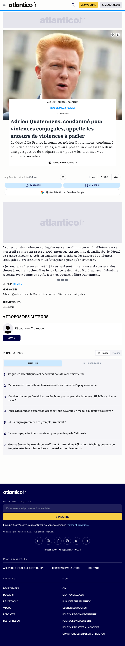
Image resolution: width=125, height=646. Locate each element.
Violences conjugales (71, 294)
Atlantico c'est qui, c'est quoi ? (23, 568)
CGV (64, 588)
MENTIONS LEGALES (73, 594)
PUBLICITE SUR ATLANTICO (76, 601)
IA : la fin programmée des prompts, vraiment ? (37, 422)
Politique (73, 102)
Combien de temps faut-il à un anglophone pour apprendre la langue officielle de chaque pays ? (62, 398)
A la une (51, 102)
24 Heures (103, 353)
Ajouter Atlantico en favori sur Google (65, 192)
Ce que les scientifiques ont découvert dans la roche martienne (46, 374)
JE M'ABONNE (88, 4)
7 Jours (116, 353)
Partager (35, 185)
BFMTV (17, 284)
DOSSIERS (8, 594)
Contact (93, 568)
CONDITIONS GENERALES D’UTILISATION (83, 633)
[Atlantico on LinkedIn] (67, 541)
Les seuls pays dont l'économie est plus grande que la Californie (47, 433)
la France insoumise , (44, 294)
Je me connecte (111, 4)
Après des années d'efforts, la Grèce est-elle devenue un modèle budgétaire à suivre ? (60, 410)
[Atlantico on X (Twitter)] (48, 541)
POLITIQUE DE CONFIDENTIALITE (79, 614)
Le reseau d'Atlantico (66, 568)
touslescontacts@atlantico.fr (62, 550)
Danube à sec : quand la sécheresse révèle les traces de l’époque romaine (52, 385)
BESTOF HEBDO (11, 620)
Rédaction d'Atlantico (63, 162)
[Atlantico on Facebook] (58, 541)
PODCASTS (9, 614)
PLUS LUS (33, 363)
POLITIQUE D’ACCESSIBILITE (76, 620)
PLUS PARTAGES (92, 363)
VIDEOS (7, 607)
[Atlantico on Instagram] (76, 541)
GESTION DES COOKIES (74, 607)
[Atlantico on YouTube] (86, 541)
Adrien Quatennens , (16, 294)
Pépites (61, 102)
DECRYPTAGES (11, 588)
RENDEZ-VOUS (10, 601)
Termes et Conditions (78, 525)
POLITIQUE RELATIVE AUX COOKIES (80, 627)
